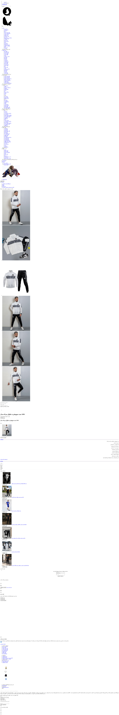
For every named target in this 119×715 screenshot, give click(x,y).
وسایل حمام (6, 132)
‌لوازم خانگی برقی (7, 133)
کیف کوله (5, 58)
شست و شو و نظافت (7, 141)
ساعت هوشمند (6, 98)
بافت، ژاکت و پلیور (7, 32)
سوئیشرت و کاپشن (7, 45)
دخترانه (5, 149)
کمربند (5, 103)
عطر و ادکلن (6, 106)
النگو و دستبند (6, 89)
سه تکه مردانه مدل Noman (16, 551)
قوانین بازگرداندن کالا (5, 660)
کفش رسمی (6, 54)
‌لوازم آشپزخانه (6, 138)
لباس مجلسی (6, 29)
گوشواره (5, 88)
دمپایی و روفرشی (7, 56)
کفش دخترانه (6, 151)
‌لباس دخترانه (6, 150)
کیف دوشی (6, 72)
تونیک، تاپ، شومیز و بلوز (8, 37)
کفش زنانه (5, 51)
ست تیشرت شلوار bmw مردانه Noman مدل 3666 (19, 483)
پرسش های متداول (5, 661)
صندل (5, 55)
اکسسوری (5, 117)
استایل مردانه (6, 164)
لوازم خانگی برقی (5, 650)
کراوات (5, 102)
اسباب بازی (6, 157)
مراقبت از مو (6, 114)
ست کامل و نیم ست (7, 87)
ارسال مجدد (4, 704)
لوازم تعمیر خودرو (7, 76)
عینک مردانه (6, 100)
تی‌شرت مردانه (6, 41)
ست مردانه (6, 47)
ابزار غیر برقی (6, 144)
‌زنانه (4, 110)
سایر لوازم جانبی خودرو (7, 78)
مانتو (5, 31)
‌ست (4, 94)
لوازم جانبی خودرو (5, 649)
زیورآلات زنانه (6, 85)
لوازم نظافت (6, 135)
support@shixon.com (5, 687)
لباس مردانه (6, 40)
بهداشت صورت (6, 120)
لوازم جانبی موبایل (7, 79)
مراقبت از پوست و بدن (7, 113)
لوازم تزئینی (6, 129)
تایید (1, 704)
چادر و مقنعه (6, 35)
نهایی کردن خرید (9, 587)
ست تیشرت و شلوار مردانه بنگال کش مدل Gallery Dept (20, 565)
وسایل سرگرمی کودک (7, 158)
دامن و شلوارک (6, 38)
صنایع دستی (6, 130)
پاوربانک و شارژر (6, 82)
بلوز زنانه (5, 30)
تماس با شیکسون (5, 662)
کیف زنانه (5, 57)
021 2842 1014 (4, 685)
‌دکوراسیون (5, 128)
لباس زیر (5, 39)
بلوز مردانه (5, 43)
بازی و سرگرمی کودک (7, 156)
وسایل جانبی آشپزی (7, 140)
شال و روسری (6, 34)
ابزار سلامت (6, 118)
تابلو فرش (5, 146)
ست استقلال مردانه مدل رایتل (16, 510)
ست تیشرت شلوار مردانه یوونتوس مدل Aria (18, 538)
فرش (5, 145)
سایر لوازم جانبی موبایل (7, 83)
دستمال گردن (6, 104)
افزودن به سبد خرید (3, 437)
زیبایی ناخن (6, 112)
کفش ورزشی (6, 53)
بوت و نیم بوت (6, 64)
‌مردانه (5, 119)
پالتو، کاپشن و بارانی (7, 33)
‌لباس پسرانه (6, 154)
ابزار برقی (5, 143)
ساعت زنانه (6, 96)
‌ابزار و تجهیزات (6, 142)
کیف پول (5, 59)
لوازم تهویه (5, 136)
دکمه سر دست (6, 105)
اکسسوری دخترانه (7, 152)
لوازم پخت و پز (6, 134)
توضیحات (1, 439)
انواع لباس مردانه (5, 646)
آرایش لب (5, 111)
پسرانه (5, 153)
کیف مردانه (6, 69)
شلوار (5, 46)
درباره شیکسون (4, 656)
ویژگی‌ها (1, 461)
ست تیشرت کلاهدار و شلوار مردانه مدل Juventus (19, 524)
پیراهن (5, 42)
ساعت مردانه (6, 97)
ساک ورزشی (6, 62)
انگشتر (5, 86)
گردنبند (5, 90)
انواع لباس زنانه (4, 653)
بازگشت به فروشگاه (3, 587)
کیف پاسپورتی (6, 61)
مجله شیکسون (4, 657)
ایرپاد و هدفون (6, 81)
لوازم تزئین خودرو (7, 77)
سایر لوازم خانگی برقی (7, 137)
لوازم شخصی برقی (7, 116)
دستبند (5, 92)
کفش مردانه (6, 63)
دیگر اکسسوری (6, 101)
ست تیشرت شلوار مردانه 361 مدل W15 (18, 497)
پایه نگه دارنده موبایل (7, 80)
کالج (4, 66)
